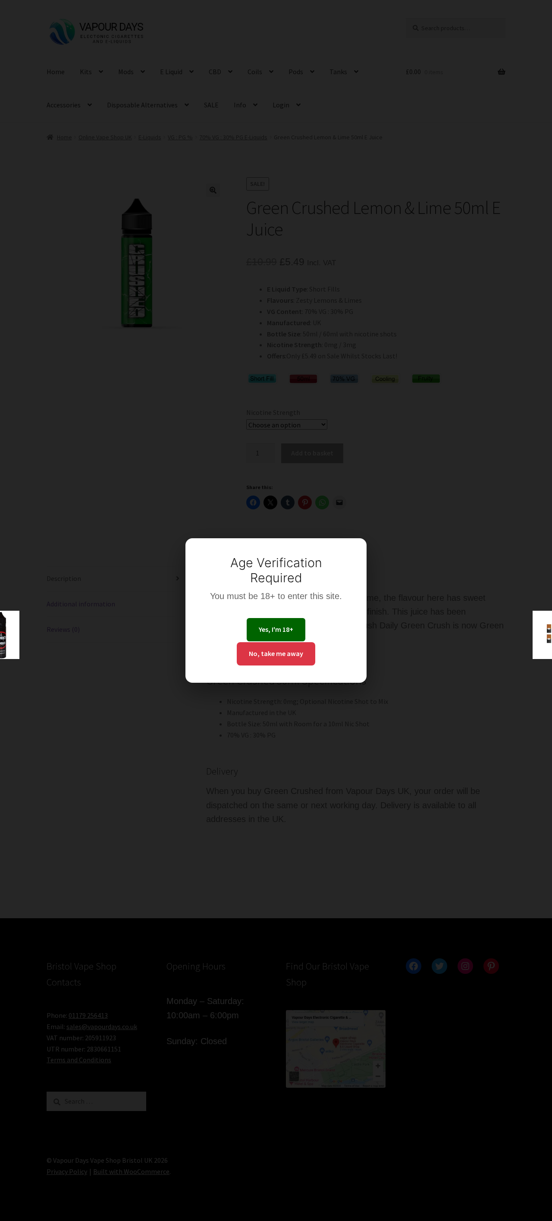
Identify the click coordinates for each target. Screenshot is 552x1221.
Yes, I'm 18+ (276, 629)
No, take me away (276, 653)
